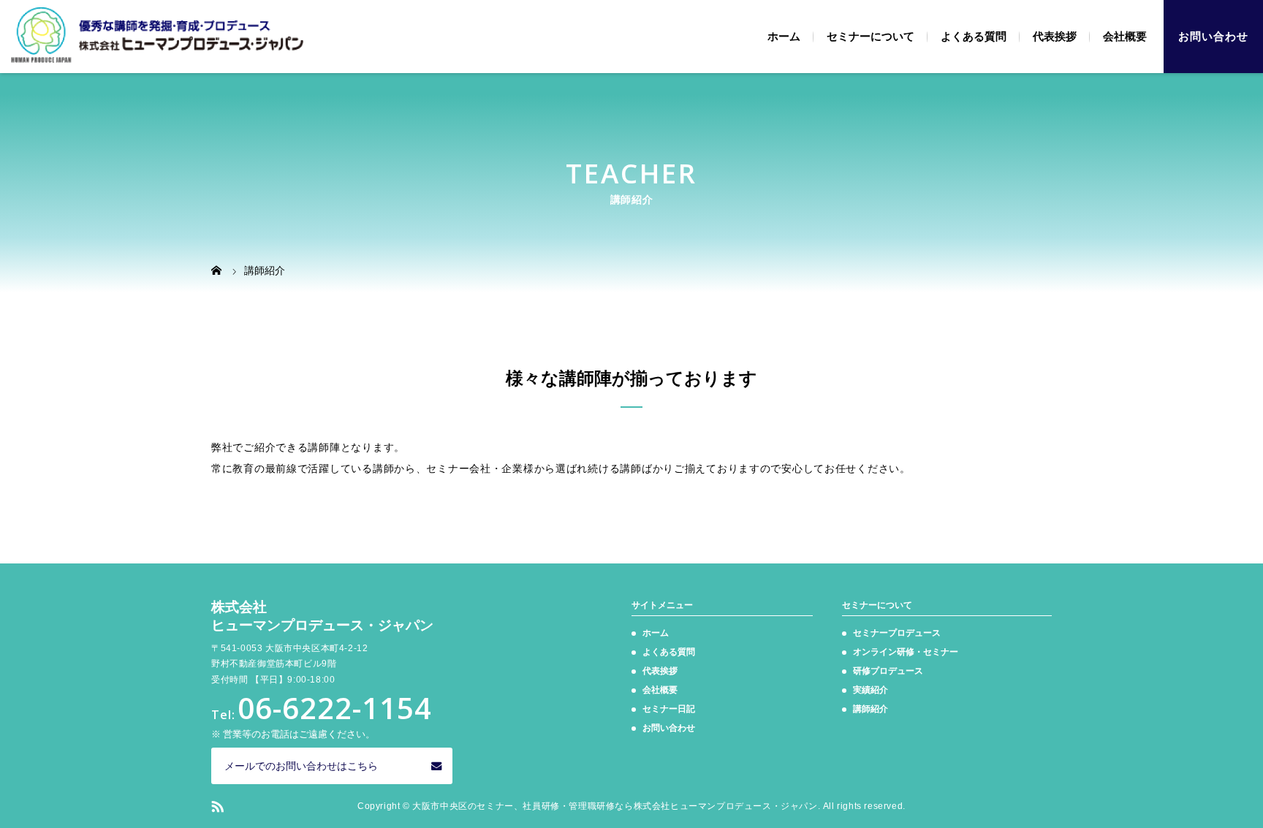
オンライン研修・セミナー (905, 652)
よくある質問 (973, 36)
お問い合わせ (1213, 36)
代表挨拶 (1055, 36)
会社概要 (1125, 36)
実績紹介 (870, 690)
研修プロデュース (888, 671)
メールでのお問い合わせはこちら (301, 766)
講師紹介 (870, 709)
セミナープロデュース (897, 633)
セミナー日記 (668, 709)
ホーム (783, 36)
